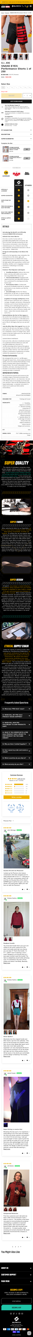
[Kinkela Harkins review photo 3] (10, 939)
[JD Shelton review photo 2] (6, 1209)
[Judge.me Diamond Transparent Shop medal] (20, 807)
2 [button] (15, 1247)
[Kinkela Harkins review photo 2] (6, 939)
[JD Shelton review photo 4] (15, 1209)
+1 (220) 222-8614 (16, 1326)
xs (3, 87)
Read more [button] (7, 963)
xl (21, 87)
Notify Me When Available (17, 101)
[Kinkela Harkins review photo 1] (16, 919)
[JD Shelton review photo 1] (16, 1188)
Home (2, 12)
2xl (25, 87)
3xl (30, 87)
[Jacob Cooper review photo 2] (6, 1125)
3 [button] (18, 1247)
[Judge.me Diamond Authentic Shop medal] (11, 807)
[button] (5, 74)
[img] (7, 828)
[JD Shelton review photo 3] (10, 1209)
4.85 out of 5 (21, 779)
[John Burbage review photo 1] (16, 851)
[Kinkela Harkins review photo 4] (15, 1032)
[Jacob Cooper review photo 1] (16, 1100)
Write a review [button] (16, 797)
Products (7, 12)
